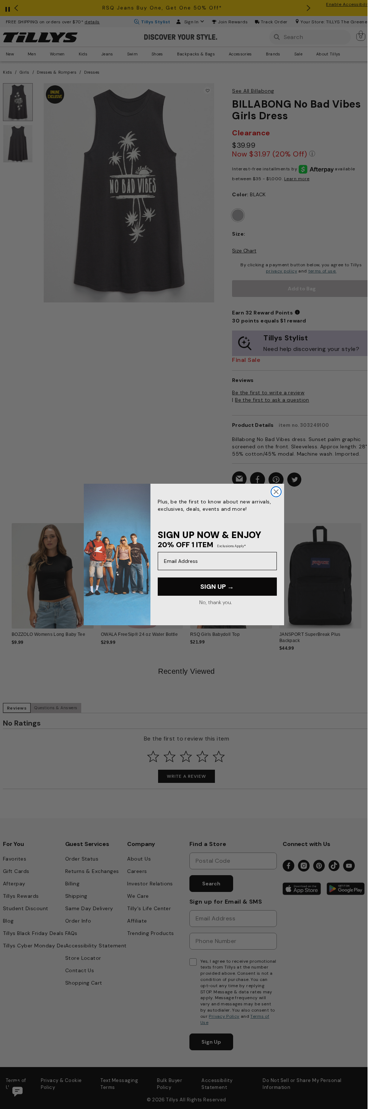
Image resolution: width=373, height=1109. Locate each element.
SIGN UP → (217, 586)
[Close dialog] (276, 492)
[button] (360, 572)
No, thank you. (215, 602)
